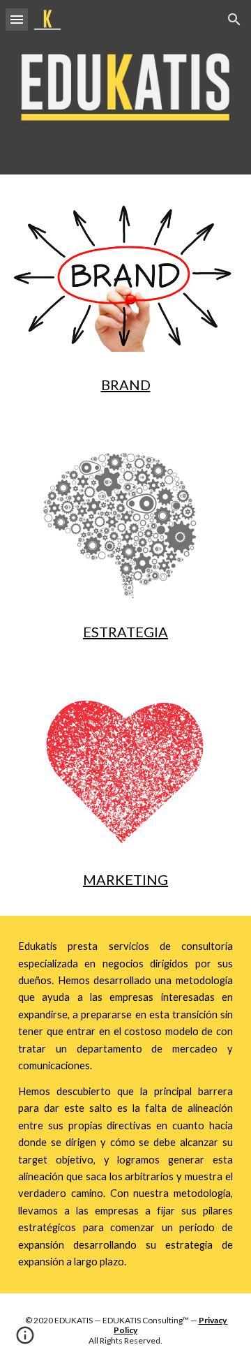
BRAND (126, 384)
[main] (125, 384)
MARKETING (125, 879)
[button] (16, 19)
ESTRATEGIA (125, 631)
